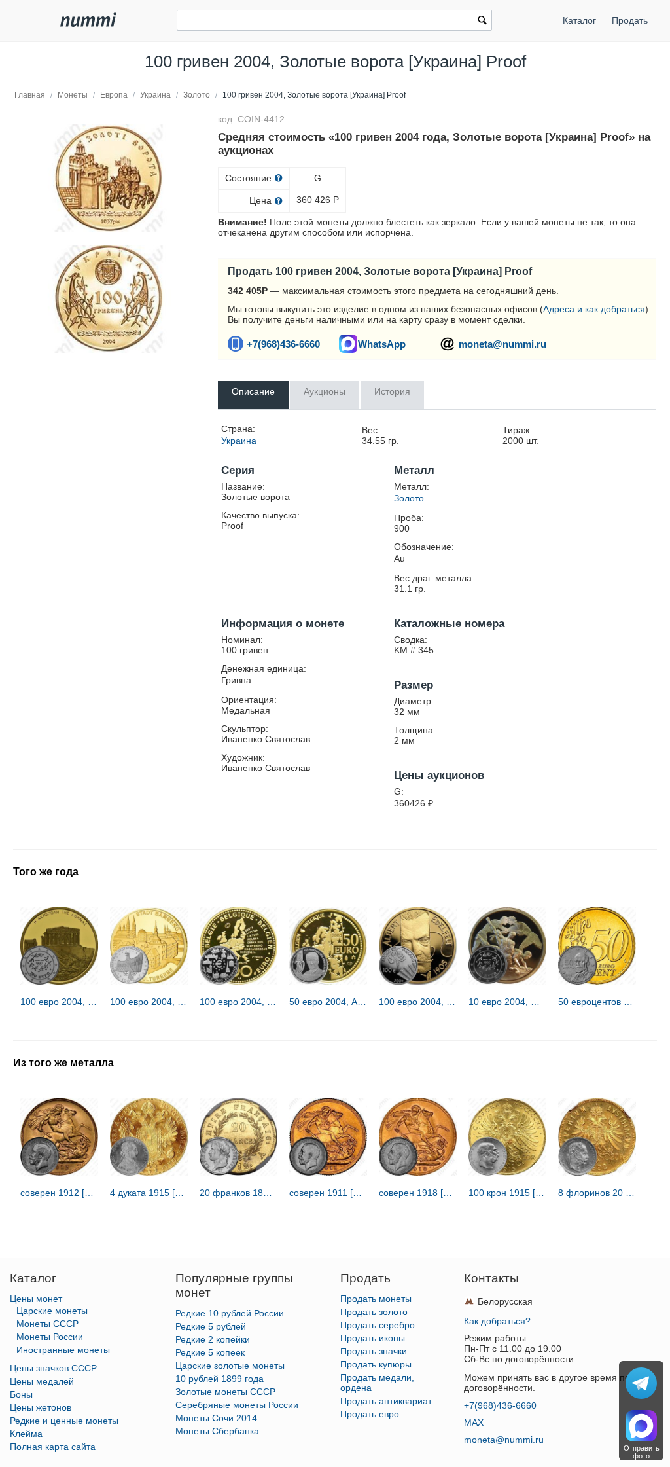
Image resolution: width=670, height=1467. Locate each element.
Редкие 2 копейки (212, 1339)
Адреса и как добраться (594, 309)
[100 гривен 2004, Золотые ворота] (109, 178)
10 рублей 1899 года (219, 1378)
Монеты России (49, 1336)
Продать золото (374, 1312)
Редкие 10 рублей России (229, 1313)
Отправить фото (642, 1452)
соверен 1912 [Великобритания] (59, 1192)
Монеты (73, 95)
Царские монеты (52, 1310)
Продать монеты (376, 1299)
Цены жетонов (40, 1407)
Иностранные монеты (63, 1350)
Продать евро (369, 1414)
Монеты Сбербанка (217, 1431)
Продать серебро (377, 1325)
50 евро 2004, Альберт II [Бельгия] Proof (328, 1001)
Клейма (26, 1433)
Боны (21, 1394)
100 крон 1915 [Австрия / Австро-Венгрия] (507, 1192)
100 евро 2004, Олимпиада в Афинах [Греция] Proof (59, 1001)
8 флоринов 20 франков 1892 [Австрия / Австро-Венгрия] (597, 1192)
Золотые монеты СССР (225, 1391)
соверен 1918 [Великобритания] (418, 1192)
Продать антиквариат (386, 1401)
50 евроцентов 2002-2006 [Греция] (597, 1001)
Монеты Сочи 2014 (216, 1418)
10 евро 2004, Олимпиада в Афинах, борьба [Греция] (507, 1001)
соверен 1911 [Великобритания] (328, 1192)
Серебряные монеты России (236, 1405)
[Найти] (482, 21)
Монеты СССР (47, 1323)
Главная (29, 95)
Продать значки (373, 1351)
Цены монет (36, 1299)
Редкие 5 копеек (210, 1352)
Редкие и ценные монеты (64, 1420)
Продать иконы (372, 1338)
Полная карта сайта (53, 1446)
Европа (114, 95)
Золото (196, 95)
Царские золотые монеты (230, 1365)
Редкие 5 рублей (210, 1326)
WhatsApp (382, 344)
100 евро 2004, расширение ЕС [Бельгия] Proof (238, 1001)
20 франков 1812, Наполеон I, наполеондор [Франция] (238, 1192)
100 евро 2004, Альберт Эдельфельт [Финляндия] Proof (418, 1001)
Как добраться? (497, 1321)
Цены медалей (42, 1381)
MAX (474, 1422)
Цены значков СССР (53, 1368)
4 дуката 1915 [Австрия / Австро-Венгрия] (149, 1192)
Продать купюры (376, 1364)
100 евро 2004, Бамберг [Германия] (149, 1001)
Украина (155, 95)
